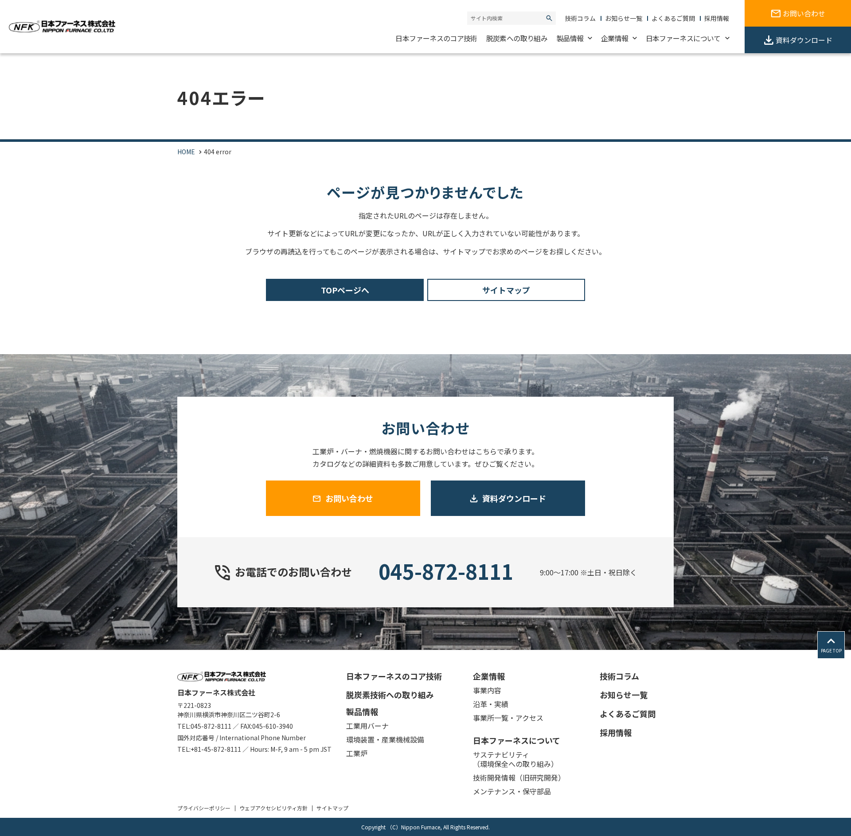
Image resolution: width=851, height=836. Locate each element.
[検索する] (549, 18)
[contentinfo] (425, 743)
